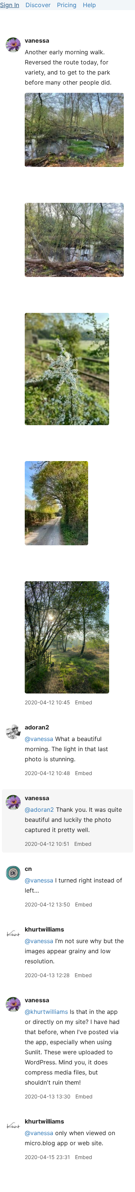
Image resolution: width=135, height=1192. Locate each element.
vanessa (37, 40)
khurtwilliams (44, 929)
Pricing (66, 5)
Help (89, 5)
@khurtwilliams (46, 1011)
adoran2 (37, 727)
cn (28, 868)
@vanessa (39, 739)
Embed (83, 702)
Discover (38, 5)
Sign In (9, 5)
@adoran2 (39, 809)
